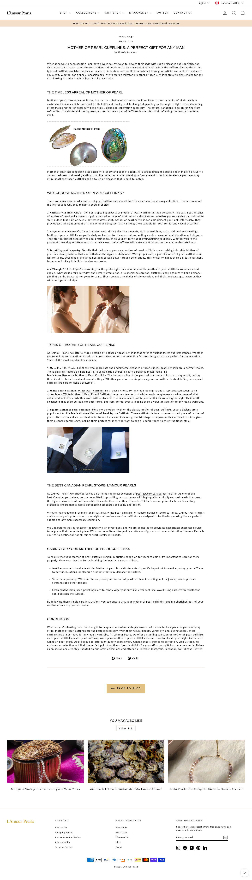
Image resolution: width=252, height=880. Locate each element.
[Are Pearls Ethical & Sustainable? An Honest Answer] (126, 761)
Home (121, 36)
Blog (129, 36)
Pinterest (144, 648)
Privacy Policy (62, 842)
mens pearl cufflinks (165, 367)
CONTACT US (183, 12)
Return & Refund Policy (68, 837)
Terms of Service (64, 847)
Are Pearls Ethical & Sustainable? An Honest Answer (126, 788)
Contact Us (61, 827)
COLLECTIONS (86, 12)
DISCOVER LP (139, 12)
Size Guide (121, 827)
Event (119, 847)
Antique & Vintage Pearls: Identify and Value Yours (45, 788)
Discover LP (122, 837)
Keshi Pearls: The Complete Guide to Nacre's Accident (207, 788)
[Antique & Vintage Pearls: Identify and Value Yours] (45, 761)
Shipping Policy (63, 832)
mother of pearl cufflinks (97, 71)
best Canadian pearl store (62, 497)
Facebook (170, 648)
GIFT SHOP (113, 12)
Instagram (157, 648)
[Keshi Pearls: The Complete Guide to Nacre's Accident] (206, 761)
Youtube (183, 648)
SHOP (64, 12)
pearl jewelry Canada (149, 493)
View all (126, 728)
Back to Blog (128, 688)
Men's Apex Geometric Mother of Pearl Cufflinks (76, 375)
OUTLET (163, 12)
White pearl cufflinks (91, 390)
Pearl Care (121, 832)
